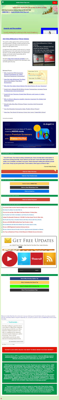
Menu (55, 2)
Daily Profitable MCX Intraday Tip (29, 286)
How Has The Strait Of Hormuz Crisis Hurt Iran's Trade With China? (25, 112)
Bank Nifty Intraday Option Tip (29, 278)
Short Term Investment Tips (30, 290)
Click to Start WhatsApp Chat (29, 187)
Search (36, 270)
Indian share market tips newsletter (16, 58)
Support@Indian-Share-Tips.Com (20, 12)
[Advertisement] (29, 303)
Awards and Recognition (12, 16)
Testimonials (9, 344)
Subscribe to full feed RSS (36, 73)
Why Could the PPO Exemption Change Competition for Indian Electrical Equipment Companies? (14, 74)
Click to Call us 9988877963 (29, 183)
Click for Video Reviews (29, 171)
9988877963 (5, 12)
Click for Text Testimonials (29, 176)
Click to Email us (29, 191)
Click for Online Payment (29, 199)
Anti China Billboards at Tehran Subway (16, 39)
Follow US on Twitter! (35, 75)
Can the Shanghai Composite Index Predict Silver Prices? (21, 109)
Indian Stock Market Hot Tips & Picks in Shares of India (30, 7)
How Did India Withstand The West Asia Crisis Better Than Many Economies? (14, 80)
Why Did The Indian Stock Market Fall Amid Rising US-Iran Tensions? (25, 86)
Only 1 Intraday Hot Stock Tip (29, 282)
